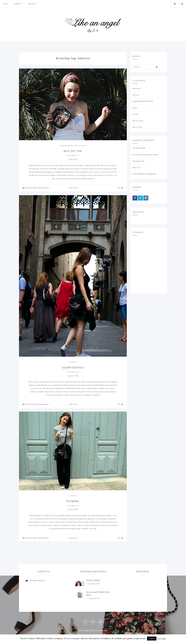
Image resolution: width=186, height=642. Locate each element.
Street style (137, 127)
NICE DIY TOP (73, 151)
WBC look (136, 168)
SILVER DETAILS (73, 367)
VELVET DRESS (138, 148)
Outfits (82, 146)
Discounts (136, 88)
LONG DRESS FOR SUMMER (144, 174)
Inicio (5, 4)
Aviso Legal (83, 630)
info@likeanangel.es (38, 580)
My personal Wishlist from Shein (145, 155)
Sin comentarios (43, 188)
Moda (134, 108)
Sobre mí (17, 4)
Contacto (32, 4)
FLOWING (72, 501)
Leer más (73, 188)
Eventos (135, 95)
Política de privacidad (98, 630)
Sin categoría (137, 121)
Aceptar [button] (152, 638)
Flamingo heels (138, 161)
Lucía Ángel (32, 188)
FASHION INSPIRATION (68, 146)
